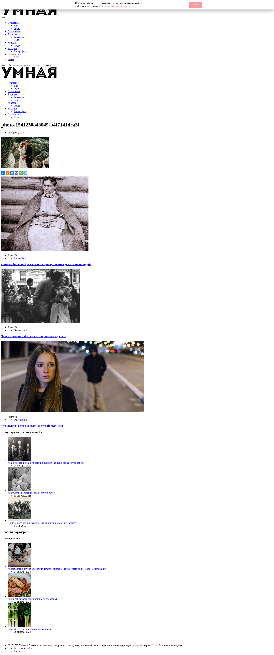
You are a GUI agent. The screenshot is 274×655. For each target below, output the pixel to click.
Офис (17, 28)
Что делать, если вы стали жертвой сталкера (32, 425)
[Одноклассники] (8, 173)
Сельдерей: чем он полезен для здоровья (29, 629)
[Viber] (16, 173)
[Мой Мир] (12, 173)
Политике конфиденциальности (116, 6)
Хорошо (195, 4)
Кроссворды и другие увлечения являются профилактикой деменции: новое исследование (57, 568)
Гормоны (19, 37)
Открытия (13, 22)
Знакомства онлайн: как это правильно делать (33, 336)
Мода (17, 45)
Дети (16, 57)
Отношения (14, 31)
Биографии (20, 51)
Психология (14, 54)
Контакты (19, 651)
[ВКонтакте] (3, 173)
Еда (16, 25)
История (12, 48)
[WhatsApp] (21, 173)
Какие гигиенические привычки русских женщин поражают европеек (46, 462)
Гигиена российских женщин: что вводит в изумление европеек (42, 523)
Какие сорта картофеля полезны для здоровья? (33, 599)
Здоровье (12, 34)
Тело (16, 39)
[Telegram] (25, 173)
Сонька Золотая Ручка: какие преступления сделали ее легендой (46, 264)
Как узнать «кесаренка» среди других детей (31, 492)
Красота (12, 42)
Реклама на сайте (23, 648)
